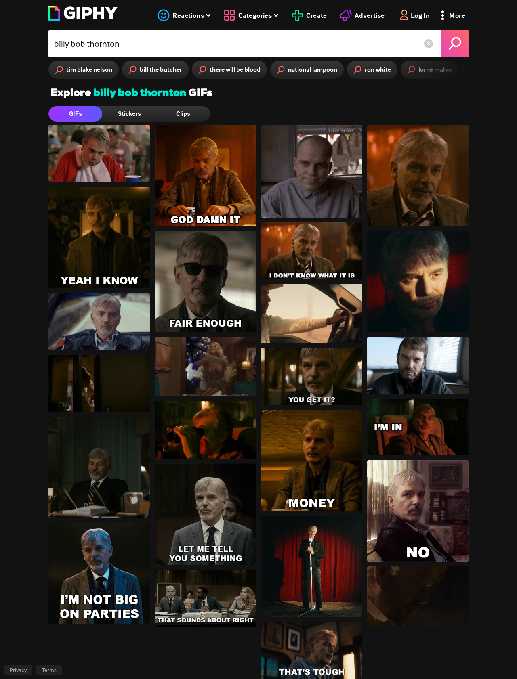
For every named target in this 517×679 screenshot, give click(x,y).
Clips (183, 113)
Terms (49, 670)
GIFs (75, 113)
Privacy (18, 670)
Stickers (129, 113)
